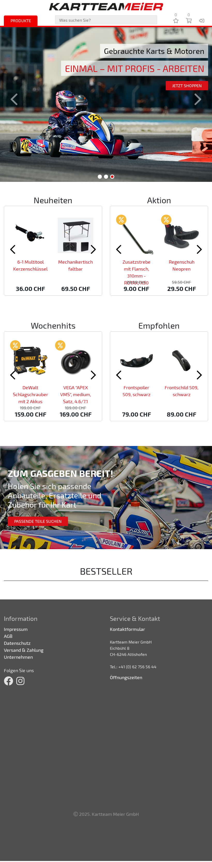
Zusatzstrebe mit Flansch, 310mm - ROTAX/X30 (136, 272)
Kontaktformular (127, 629)
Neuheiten (53, 200)
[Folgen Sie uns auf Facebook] (8, 681)
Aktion (159, 200)
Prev (17, 99)
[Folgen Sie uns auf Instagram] (20, 681)
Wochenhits (53, 325)
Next (194, 99)
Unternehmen (18, 657)
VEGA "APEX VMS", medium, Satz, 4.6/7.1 (75, 394)
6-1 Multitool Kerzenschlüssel (30, 265)
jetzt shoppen (187, 85)
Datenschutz (17, 643)
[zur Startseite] (106, 6)
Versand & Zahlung (23, 650)
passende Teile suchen (38, 521)
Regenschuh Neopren (181, 265)
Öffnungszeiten (126, 677)
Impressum (16, 629)
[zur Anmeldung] (201, 20)
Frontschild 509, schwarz (181, 391)
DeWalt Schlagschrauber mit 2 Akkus (30, 394)
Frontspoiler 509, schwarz (136, 391)
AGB (8, 636)
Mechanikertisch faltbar (75, 265)
